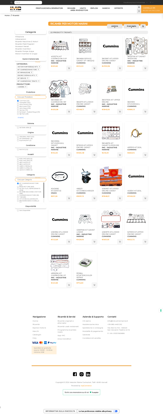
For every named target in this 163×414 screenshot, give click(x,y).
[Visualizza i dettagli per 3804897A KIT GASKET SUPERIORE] (111, 133)
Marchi (36, 331)
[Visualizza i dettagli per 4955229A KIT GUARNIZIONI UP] (60, 263)
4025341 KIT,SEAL (134, 191)
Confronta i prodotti (143, 26)
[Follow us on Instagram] (81, 374)
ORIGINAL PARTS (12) (26, 136)
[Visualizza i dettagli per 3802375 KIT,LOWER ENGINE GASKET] (85, 89)
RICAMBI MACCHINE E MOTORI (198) (30, 192)
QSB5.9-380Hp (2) (25, 166)
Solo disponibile (24, 210)
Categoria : (22, 64)
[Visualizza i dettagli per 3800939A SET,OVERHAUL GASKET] (60, 133)
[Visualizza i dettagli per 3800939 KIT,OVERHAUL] (136, 89)
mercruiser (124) (24, 106)
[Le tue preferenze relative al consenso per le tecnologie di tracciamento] (161, 310)
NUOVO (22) (23, 149)
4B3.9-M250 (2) (24, 162)
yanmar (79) (23, 110)
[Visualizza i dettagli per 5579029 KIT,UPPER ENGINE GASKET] (85, 133)
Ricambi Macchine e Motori (26, 42)
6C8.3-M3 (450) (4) (25, 158)
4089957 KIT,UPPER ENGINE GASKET (110, 190)
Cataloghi (37, 335)
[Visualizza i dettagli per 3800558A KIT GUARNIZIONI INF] (60, 89)
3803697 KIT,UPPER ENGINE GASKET (110, 60)
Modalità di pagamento (92, 331)
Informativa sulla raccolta (60, 411)
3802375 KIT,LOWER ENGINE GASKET (85, 103)
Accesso (140, 7)
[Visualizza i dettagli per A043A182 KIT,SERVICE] (60, 176)
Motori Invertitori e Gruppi (26, 54)
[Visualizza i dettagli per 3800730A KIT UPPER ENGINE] (111, 89)
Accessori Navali (22, 46)
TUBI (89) (22, 197)
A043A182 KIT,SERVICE (56, 190)
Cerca (11, 2)
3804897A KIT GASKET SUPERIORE (110, 144)
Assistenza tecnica (90, 324)
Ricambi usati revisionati (68, 326)
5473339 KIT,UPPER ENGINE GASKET (135, 233)
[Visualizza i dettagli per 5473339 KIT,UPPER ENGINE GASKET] (136, 219)
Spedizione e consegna (92, 328)
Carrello (151, 9)
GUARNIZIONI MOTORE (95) (29, 195)
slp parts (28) (23, 114)
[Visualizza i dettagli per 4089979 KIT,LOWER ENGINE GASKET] (111, 219)
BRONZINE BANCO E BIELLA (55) (29, 201)
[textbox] (28, 2)
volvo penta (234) (25, 104)
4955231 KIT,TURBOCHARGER (85, 190)
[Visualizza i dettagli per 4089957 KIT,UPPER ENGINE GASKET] (111, 176)
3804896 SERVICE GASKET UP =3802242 (85, 60)
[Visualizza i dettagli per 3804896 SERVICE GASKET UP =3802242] (85, 46)
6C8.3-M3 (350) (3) (25, 160)
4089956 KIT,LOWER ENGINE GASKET (59, 233)
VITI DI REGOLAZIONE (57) (28, 199)
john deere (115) (25, 108)
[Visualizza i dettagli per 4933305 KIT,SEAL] (136, 133)
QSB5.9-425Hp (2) (25, 168)
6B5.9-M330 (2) (24, 164)
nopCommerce (86, 386)
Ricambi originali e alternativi (66, 322)
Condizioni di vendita (91, 338)
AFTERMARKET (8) (25, 138)
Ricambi (36, 324)
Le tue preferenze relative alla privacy (95, 411)
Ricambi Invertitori (23, 49)
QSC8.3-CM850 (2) (25, 170)
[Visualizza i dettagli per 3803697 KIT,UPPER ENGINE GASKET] (111, 46)
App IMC (61, 335)
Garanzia (86, 335)
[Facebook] (75, 374)
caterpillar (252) (24, 102)
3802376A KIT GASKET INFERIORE (136, 58)
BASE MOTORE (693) (26, 186)
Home (7, 15)
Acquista (69, 68)
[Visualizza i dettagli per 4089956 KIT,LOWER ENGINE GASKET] (60, 219)
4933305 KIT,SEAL (134, 147)
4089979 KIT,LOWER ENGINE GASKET (110, 233)
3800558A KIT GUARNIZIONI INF (58, 101)
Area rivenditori (64, 339)
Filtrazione (19, 37)
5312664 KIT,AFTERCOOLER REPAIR (84, 275)
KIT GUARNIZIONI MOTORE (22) (29, 184)
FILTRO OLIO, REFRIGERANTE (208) (29, 189)
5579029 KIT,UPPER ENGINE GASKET (85, 146)
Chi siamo (86, 321)
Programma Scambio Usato (67, 331)
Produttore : (23, 84)
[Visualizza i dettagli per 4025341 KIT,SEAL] (136, 176)
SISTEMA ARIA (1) (25, 127)
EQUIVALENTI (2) (25, 140)
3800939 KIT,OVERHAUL (133, 103)
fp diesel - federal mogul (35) (29, 112)
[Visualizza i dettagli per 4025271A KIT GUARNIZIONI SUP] (60, 46)
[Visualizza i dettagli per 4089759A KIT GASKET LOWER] (85, 219)
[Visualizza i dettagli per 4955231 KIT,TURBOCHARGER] (85, 176)
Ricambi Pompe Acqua (24, 51)
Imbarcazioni (20, 39)
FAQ (34, 338)
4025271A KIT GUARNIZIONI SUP (59, 58)
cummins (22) (24, 101)
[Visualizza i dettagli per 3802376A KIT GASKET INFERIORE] (136, 46)
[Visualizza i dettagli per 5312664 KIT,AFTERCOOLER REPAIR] (85, 263)
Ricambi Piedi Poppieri (24, 44)
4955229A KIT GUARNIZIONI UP (58, 274)
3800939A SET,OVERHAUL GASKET (57, 143)
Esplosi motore (39, 328)
